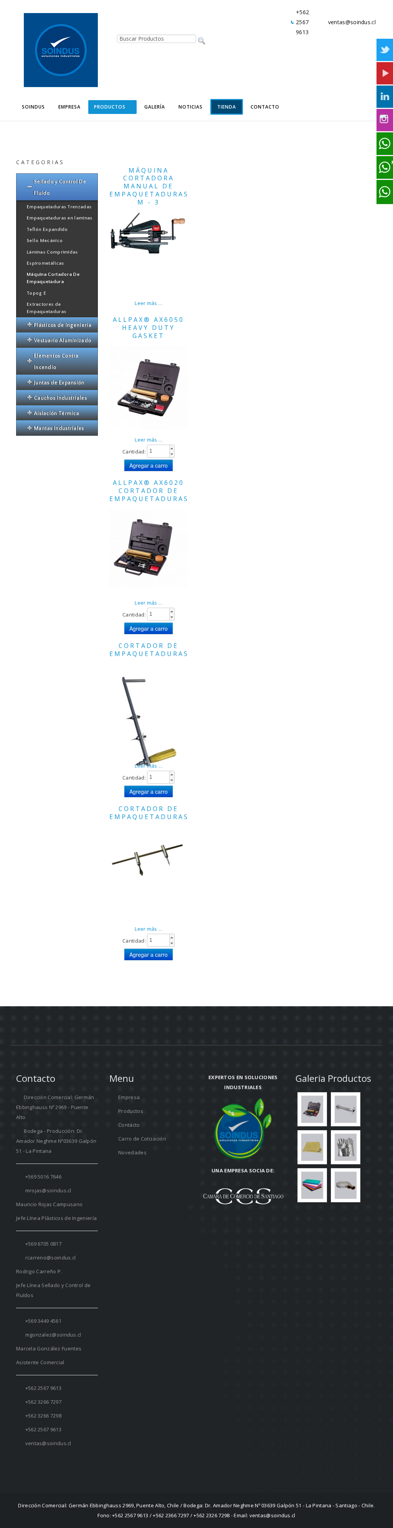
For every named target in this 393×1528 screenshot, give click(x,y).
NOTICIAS (190, 107)
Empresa (69, 107)
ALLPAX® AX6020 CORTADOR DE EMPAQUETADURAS (149, 490)
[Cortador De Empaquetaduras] (148, 729)
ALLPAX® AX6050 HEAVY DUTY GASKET (148, 327)
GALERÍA (154, 107)
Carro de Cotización (141, 1138)
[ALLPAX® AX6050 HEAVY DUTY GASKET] (148, 387)
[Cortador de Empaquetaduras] (148, 873)
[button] (171, 448)
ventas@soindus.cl (352, 22)
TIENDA (226, 107)
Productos (130, 1111)
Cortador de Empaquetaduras (149, 812)
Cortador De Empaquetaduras (149, 649)
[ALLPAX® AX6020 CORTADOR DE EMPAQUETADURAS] (148, 548)
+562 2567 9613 (302, 22)
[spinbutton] (160, 451)
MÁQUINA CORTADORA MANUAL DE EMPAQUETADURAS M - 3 (149, 186)
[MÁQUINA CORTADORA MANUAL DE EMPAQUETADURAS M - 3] (148, 232)
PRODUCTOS (109, 107)
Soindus (33, 107)
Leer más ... (148, 303)
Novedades (132, 1152)
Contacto (265, 107)
